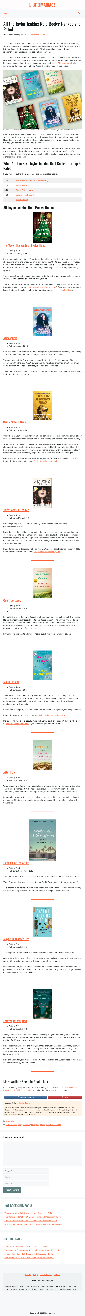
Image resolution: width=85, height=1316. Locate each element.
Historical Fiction (53, 1125)
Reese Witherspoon (60, 63)
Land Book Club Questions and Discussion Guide (26, 1246)
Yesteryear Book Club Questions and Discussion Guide (28, 1213)
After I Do (9, 772)
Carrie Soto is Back (24, 190)
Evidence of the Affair (16, 862)
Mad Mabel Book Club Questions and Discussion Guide (29, 1258)
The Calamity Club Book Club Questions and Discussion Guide (32, 1250)
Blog (20, 1125)
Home (28, 1274)
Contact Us (46, 1274)
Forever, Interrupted (15, 1020)
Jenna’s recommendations (17, 724)
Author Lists (11, 1125)
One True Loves (12, 600)
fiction (42, 1125)
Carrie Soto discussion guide (46, 461)
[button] (79, 12)
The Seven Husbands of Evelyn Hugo (32, 180)
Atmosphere (21, 185)
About (57, 1274)
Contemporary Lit (31, 1125)
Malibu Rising (22, 200)
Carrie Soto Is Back (14, 422)
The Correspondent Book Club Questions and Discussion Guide (32, 1217)
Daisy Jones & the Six (25, 195)
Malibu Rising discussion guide (51, 715)
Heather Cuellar (38, 34)
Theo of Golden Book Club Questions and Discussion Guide (30, 1221)
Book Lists (10, 1121)
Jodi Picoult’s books (22, 1090)
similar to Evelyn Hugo (62, 290)
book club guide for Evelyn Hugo (41, 287)
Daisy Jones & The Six (16, 509)
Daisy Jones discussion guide (47, 552)
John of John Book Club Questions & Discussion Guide (28, 1254)
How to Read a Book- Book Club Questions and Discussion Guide (33, 1224)
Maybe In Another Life (16, 938)
